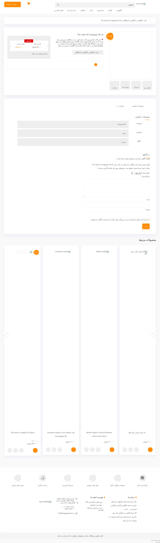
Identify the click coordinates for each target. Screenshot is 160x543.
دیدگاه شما (145, 176)
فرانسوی (100, 10)
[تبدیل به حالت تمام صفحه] (154, 540)
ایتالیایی (82, 10)
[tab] (139, 106)
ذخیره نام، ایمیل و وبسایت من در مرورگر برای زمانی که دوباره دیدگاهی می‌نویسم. (119, 219)
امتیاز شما (145, 173)
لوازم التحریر (58, 10)
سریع (136, 449)
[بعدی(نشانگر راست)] (157, 542)
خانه (145, 20)
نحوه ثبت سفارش (96, 505)
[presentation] (153, 333)
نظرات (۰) (120, 106)
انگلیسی (119, 10)
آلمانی (110, 10)
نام (148, 200)
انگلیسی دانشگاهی (129, 20)
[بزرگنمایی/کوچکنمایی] (152, 540)
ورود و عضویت (11, 4)
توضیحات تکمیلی (138, 106)
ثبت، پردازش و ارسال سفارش (95, 509)
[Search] (58, 4)
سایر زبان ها (71, 10)
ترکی (91, 10)
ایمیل (147, 210)
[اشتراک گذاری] (157, 540)
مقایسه (114, 88)
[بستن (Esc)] (159, 540)
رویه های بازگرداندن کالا (94, 502)
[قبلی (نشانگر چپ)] (159, 542)
